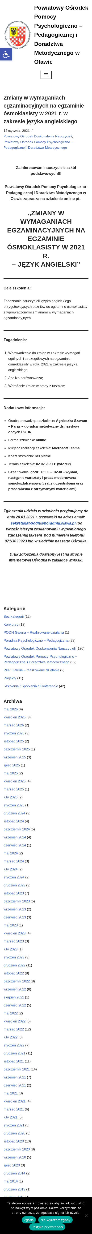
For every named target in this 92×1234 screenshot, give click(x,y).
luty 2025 (10, 797)
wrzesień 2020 (15, 1157)
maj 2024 (11, 853)
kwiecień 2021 (14, 1101)
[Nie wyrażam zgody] (86, 1215)
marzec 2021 (14, 1109)
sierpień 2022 (14, 997)
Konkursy (11, 624)
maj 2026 (11, 709)
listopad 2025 (14, 741)
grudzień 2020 (14, 1133)
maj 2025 (11, 773)
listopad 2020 (14, 1141)
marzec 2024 (14, 861)
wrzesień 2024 (15, 837)
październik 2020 (17, 1149)
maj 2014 (11, 1181)
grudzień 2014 (14, 1173)
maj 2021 (11, 1093)
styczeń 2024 (14, 877)
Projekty (10, 678)
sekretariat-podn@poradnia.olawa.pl (43, 523)
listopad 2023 (14, 893)
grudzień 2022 (14, 965)
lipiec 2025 (12, 765)
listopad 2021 (14, 1061)
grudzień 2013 (14, 1189)
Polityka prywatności (47, 1227)
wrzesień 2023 (15, 909)
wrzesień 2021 (15, 1077)
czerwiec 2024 (15, 845)
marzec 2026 (14, 725)
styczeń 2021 (14, 1125)
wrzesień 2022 (15, 989)
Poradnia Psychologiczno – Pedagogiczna (36, 640)
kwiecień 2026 (14, 717)
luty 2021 (10, 1117)
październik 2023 (17, 901)
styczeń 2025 (14, 805)
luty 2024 (10, 869)
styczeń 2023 (14, 957)
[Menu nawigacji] (46, 75)
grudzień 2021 (14, 1053)
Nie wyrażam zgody (55, 1220)
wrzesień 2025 (15, 757)
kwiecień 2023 (14, 933)
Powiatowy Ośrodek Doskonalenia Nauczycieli (38, 136)
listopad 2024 (14, 821)
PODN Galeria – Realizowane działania (34, 632)
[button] (6, 54)
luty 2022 (10, 1037)
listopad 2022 (14, 973)
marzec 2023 (14, 941)
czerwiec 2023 (15, 917)
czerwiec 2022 (15, 1005)
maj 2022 (11, 1013)
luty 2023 (10, 949)
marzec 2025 (14, 789)
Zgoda (28, 1220)
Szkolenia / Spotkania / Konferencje (31, 686)
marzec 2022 (14, 1029)
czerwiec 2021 (15, 1085)
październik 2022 (17, 981)
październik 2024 (17, 829)
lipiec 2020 (12, 1165)
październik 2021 (17, 1069)
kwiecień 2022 (14, 1021)
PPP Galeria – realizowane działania (31, 670)
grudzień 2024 (14, 813)
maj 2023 (11, 925)
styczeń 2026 (14, 733)
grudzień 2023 (14, 885)
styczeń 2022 (14, 1045)
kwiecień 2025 (14, 781)
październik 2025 (17, 749)
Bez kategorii (14, 616)
